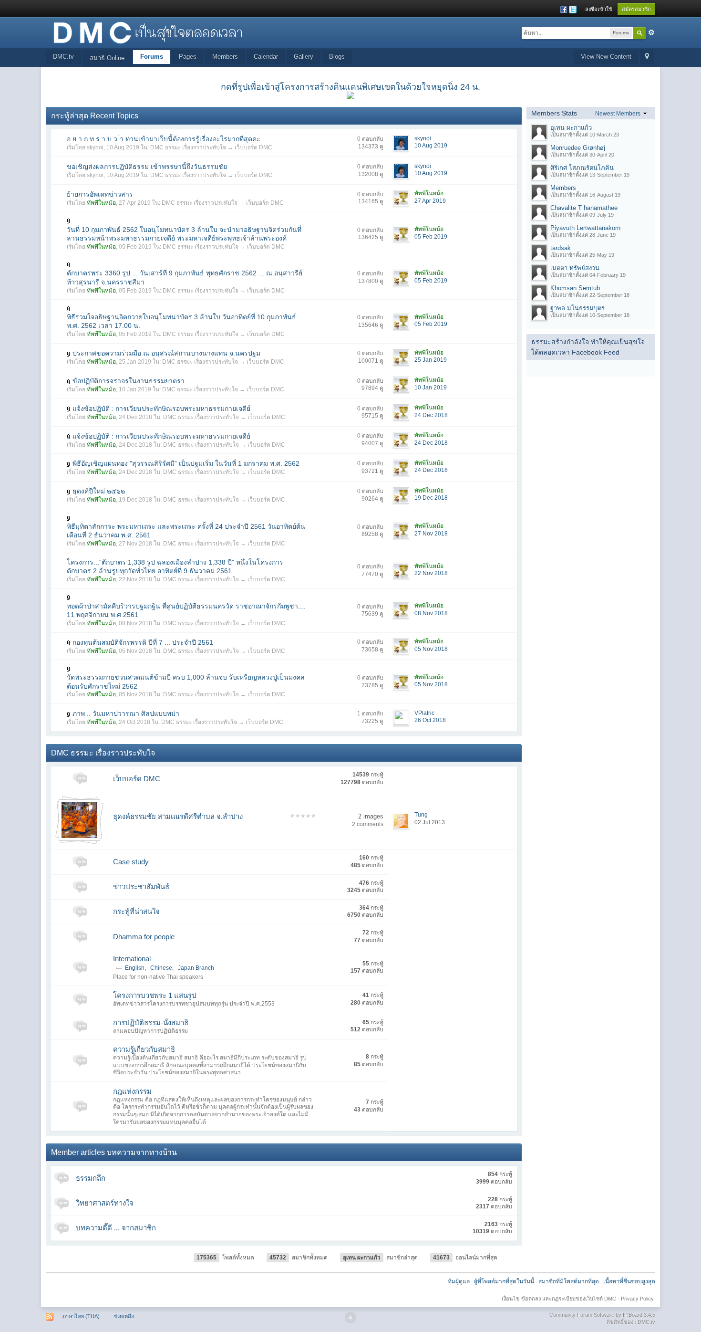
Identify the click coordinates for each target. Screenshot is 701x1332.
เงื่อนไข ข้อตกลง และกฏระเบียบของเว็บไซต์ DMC (559, 1298)
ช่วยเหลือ (123, 1316)
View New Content (606, 56)
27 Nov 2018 (431, 533)
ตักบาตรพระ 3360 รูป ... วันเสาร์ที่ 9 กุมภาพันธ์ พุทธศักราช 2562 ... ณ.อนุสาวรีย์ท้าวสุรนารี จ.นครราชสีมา (184, 277)
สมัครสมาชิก (636, 9)
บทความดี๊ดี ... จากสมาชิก (116, 1228)
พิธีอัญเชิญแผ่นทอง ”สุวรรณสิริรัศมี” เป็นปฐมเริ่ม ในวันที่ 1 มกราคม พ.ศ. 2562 (185, 463)
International (132, 958)
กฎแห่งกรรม (132, 1091)
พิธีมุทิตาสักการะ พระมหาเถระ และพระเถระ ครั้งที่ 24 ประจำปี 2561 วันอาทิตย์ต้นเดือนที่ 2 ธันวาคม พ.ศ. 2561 (186, 531)
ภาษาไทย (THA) (81, 1316)
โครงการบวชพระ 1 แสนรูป (154, 995)
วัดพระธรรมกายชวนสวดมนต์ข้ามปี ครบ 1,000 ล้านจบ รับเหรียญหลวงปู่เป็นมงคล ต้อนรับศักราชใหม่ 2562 (186, 681)
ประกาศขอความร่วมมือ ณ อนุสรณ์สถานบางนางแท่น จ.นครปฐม (166, 353)
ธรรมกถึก (90, 1178)
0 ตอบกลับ (370, 139)
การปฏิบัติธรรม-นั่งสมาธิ (150, 1022)
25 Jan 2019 (430, 360)
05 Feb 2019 (430, 236)
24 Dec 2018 (431, 415)
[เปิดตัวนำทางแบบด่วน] (647, 57)
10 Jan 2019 (430, 387)
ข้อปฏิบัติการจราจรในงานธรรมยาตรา (128, 381)
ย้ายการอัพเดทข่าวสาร (100, 194)
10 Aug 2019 (430, 145)
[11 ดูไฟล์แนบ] (69, 713)
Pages (187, 56)
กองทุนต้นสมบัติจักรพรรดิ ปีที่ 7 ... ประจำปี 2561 (142, 642)
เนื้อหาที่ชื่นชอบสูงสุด (629, 1281)
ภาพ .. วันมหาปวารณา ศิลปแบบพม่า (125, 713)
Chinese (161, 968)
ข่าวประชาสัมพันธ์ (141, 886)
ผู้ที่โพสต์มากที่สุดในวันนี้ (504, 1281)
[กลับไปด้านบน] (350, 1317)
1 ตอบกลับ (370, 713)
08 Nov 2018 (431, 613)
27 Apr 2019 (430, 201)
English (134, 968)
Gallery (303, 56)
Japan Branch (196, 968)
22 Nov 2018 (431, 573)
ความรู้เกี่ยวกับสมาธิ (144, 1049)
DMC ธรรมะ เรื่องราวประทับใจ (188, 147)
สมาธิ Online (107, 58)
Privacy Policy (637, 1298)
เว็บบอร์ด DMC (253, 147)
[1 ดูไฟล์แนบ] (69, 220)
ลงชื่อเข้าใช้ (598, 9)
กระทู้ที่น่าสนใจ (136, 911)
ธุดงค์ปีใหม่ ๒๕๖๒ (98, 491)
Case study (131, 862)
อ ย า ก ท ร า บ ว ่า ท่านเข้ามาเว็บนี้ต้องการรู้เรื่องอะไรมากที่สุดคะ (163, 139)
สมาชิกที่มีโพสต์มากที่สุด (568, 1281)
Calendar (266, 56)
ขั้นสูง (651, 32)
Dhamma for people (144, 937)
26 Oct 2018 (430, 720)
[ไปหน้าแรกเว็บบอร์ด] (147, 31)
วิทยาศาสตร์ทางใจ (105, 1203)
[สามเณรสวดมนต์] (79, 819)
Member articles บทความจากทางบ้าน (114, 1152)
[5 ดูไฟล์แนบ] (69, 463)
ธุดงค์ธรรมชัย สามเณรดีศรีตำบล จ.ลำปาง (178, 816)
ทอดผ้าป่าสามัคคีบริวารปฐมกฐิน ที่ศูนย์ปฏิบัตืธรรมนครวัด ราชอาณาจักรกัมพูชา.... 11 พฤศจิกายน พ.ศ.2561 (186, 610)
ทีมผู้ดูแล (459, 1281)
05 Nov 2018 (431, 649)
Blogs (337, 56)
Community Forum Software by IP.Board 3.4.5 (602, 1315)
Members (225, 56)
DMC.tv (63, 56)
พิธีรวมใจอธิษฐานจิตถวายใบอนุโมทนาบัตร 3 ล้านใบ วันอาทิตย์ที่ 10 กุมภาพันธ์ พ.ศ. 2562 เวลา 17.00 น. (181, 321)
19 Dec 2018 (431, 497)
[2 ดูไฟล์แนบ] (69, 517)
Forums (151, 56)
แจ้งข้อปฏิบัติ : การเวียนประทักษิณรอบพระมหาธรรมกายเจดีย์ (161, 408)
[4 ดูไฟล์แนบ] (69, 308)
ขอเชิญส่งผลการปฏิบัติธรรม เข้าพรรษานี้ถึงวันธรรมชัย (147, 166)
